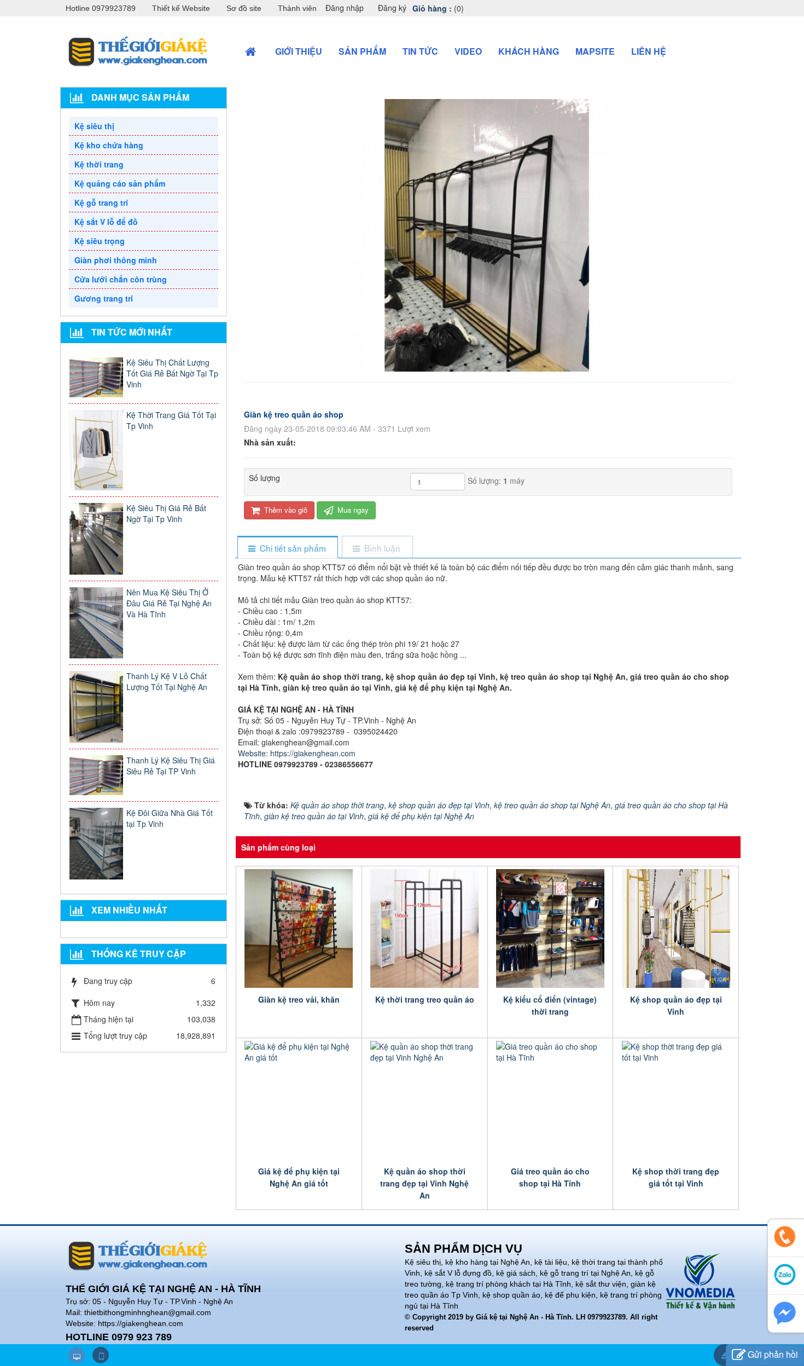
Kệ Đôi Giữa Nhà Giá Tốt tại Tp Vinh (169, 818)
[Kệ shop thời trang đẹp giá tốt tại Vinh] (675, 1100)
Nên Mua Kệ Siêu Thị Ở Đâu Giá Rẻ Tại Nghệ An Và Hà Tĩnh (169, 603)
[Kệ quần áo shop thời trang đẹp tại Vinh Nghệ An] (424, 1100)
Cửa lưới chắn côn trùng (120, 279)
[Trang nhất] (252, 51)
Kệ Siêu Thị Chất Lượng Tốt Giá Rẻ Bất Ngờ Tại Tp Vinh (172, 373)
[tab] (287, 548)
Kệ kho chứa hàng (108, 145)
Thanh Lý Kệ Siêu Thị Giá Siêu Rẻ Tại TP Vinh (170, 766)
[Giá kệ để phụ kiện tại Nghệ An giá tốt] (299, 1100)
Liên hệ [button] (648, 51)
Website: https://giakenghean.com (297, 753)
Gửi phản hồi (773, 1354)
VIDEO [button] (468, 51)
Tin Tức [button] (420, 51)
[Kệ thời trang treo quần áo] (424, 928)
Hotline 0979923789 (101, 8)
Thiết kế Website (181, 8)
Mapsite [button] (595, 51)
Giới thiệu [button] (298, 51)
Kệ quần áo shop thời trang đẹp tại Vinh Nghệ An (424, 1183)
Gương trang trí (103, 298)
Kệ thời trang (99, 164)
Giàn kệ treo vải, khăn (299, 999)
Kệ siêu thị (94, 125)
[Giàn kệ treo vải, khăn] (299, 928)
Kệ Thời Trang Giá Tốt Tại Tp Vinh (171, 420)
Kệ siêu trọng (99, 240)
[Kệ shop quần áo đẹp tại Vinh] (675, 928)
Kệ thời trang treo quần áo (424, 999)
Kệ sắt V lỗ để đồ (106, 221)
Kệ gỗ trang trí (101, 202)
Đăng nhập (344, 7)
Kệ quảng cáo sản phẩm (119, 183)
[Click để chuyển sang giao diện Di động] (100, 1355)
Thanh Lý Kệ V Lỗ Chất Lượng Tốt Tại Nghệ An (166, 681)
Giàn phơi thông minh (115, 259)
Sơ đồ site (243, 8)
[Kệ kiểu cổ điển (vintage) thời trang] (550, 928)
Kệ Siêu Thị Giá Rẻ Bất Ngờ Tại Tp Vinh (166, 513)
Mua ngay (352, 510)
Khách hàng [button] (528, 51)
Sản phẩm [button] (362, 51)
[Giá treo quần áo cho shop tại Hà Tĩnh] (550, 1100)
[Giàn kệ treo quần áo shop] (488, 234)
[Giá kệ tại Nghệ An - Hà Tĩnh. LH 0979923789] (138, 50)
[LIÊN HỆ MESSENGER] (786, 1313)
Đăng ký (392, 7)
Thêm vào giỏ (284, 510)
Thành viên (297, 8)
